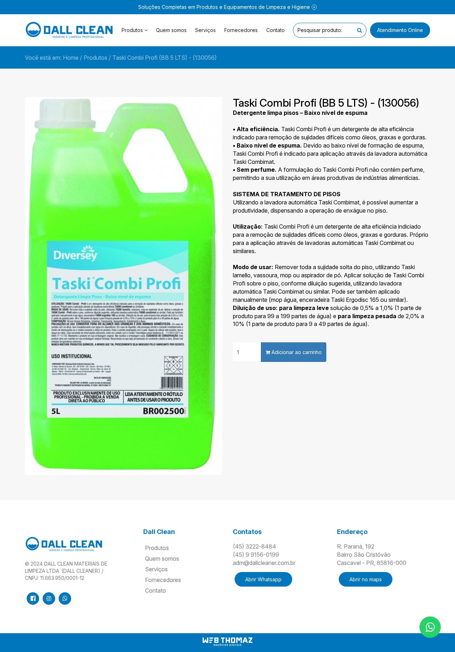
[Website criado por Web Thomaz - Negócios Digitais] (227, 644)
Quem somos (171, 30)
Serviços (205, 30)
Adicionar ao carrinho (296, 352)
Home (71, 57)
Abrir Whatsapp (263, 579)
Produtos (95, 57)
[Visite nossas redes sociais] (33, 598)
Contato (275, 30)
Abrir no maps (365, 579)
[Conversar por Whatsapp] (430, 627)
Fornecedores (241, 30)
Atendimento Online (400, 30)
